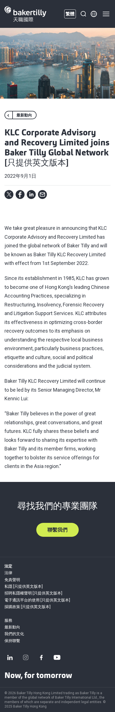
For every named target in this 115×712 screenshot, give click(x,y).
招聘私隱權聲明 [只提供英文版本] (33, 593)
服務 (8, 620)
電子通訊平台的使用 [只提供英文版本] (37, 600)
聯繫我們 (57, 530)
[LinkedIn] (10, 657)
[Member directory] (93, 14)
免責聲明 (12, 579)
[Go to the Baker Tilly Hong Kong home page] (25, 14)
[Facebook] (41, 657)
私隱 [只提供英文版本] (23, 586)
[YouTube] (57, 657)
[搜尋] (83, 13)
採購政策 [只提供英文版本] (27, 606)
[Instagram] (25, 657)
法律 (8, 572)
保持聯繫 (12, 640)
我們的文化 (14, 633)
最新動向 (12, 627)
